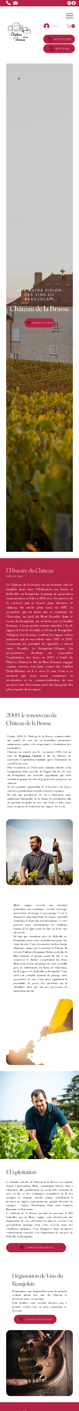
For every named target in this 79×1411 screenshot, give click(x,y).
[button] (71, 26)
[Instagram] (69, 3)
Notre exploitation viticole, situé (52, 1186)
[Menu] (69, 16)
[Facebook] (74, 3)
